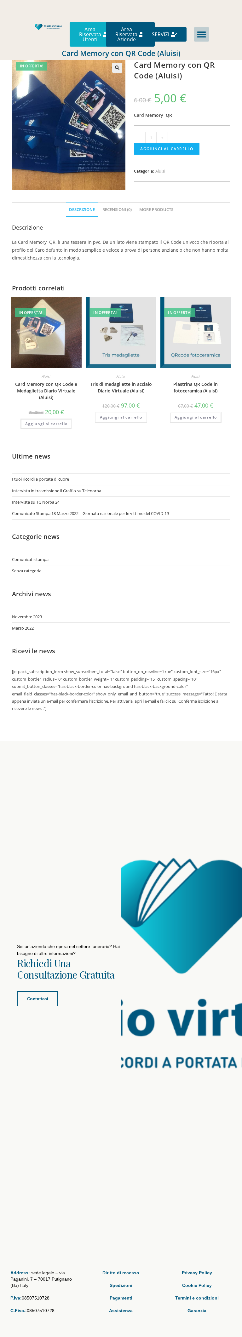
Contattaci (37, 998)
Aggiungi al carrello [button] (46, 423)
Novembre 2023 (27, 617)
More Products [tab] (156, 209)
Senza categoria (26, 571)
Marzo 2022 (23, 628)
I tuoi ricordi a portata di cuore (40, 479)
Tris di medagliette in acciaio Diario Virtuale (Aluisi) (121, 387)
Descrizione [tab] (82, 209)
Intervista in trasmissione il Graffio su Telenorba (56, 491)
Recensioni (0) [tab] (117, 209)
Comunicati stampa (30, 559)
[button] (201, 34)
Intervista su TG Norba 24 (36, 502)
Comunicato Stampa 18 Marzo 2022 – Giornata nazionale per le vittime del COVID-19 (90, 513)
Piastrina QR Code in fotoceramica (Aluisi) (195, 387)
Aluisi (160, 171)
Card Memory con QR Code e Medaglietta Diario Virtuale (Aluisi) (46, 390)
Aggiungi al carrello (166, 148)
